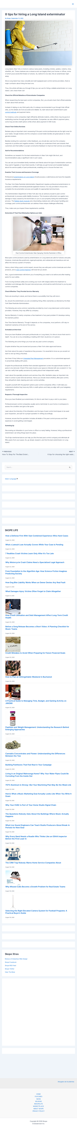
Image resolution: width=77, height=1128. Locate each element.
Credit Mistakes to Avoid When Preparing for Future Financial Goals (35, 653)
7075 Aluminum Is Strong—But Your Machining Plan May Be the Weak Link (38, 785)
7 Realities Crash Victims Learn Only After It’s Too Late (29, 553)
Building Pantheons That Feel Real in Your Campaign (28, 765)
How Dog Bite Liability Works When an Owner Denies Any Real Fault (35, 582)
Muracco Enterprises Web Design (16, 959)
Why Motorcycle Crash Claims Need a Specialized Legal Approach (34, 562)
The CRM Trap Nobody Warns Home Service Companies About (33, 863)
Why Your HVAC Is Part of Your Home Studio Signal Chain (30, 805)
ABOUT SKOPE (38, 1109)
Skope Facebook (10, 962)
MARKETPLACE (38, 1106)
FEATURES (38, 1096)
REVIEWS (38, 1101)
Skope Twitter (9, 969)
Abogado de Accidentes (66, 1082)
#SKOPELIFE (38, 1104)
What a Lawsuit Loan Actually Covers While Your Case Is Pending (34, 544)
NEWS (38, 1099)
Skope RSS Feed (10, 965)
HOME (38, 1094)
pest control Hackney (23, 270)
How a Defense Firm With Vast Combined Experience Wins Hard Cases (36, 536)
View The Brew (10, 972)
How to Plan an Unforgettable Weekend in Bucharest (28, 677)
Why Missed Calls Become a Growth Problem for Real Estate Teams (35, 887)
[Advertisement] (38, 1011)
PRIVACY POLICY (39, 1111)
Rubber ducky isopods (22, 201)
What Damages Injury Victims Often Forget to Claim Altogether (33, 591)
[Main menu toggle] (73, 4)
